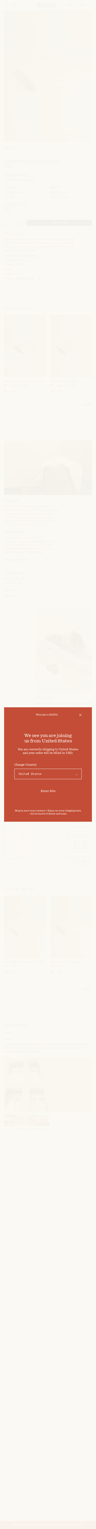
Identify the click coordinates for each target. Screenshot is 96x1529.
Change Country (25, 764)
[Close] (80, 715)
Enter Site (48, 791)
